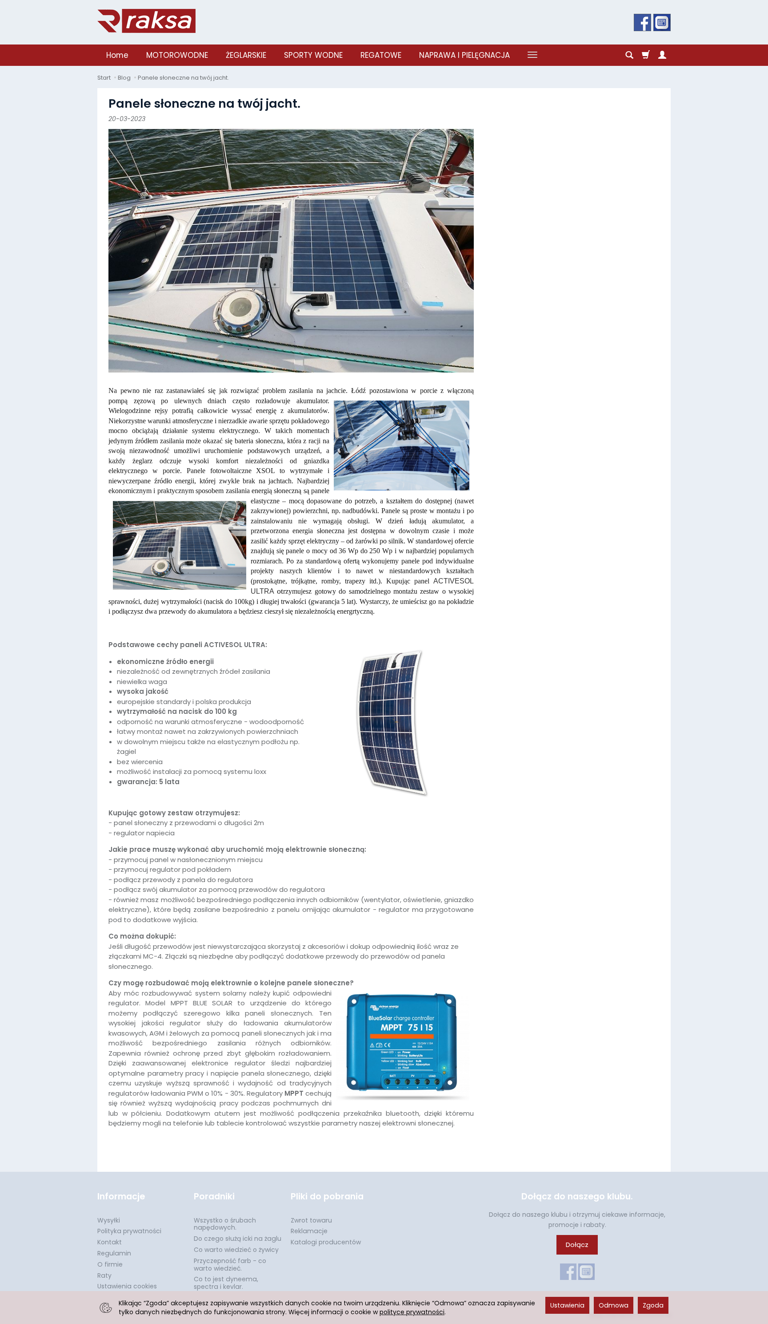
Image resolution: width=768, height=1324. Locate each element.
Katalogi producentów (326, 1242)
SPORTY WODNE (313, 55)
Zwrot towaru (311, 1220)
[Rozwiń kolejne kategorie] (532, 55)
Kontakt (109, 1242)
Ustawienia (567, 1305)
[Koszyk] (645, 55)
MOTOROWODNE (177, 55)
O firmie (110, 1264)
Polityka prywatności (129, 1231)
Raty (104, 1275)
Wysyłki (108, 1220)
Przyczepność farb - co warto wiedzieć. (230, 1264)
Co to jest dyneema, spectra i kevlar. (226, 1283)
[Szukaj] (629, 55)
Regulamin (114, 1253)
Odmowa (613, 1305)
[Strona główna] (146, 21)
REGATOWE (380, 55)
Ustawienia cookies (127, 1286)
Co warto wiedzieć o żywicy (236, 1249)
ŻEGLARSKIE (246, 55)
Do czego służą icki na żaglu (237, 1238)
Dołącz (577, 1244)
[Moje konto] (662, 55)
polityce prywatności (412, 1312)
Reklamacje (309, 1231)
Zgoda (653, 1305)
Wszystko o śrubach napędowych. (225, 1224)
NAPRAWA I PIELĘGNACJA (464, 55)
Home (117, 55)
